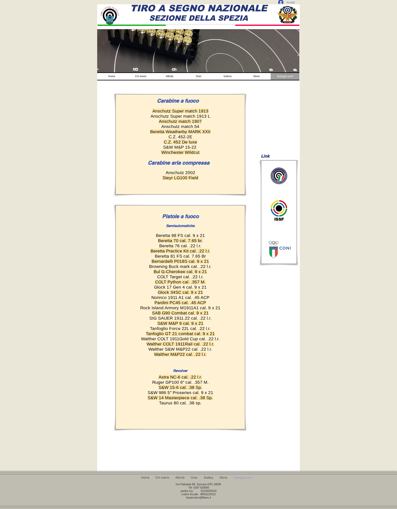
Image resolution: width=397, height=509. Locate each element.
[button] (140, 76)
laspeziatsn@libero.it (198, 497)
